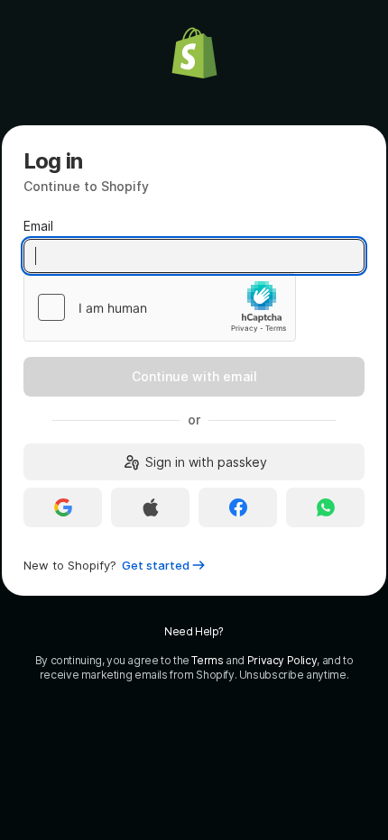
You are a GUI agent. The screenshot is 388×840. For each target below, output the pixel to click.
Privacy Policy (282, 660)
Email (38, 225)
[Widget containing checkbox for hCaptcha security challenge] (159, 307)
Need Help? (194, 631)
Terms (207, 660)
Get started (155, 565)
